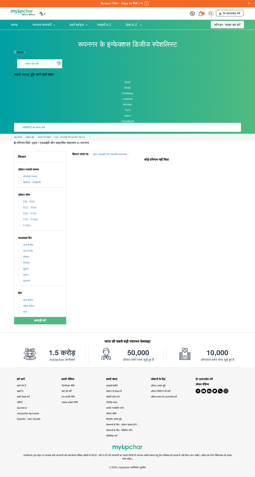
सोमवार (26, 256)
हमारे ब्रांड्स (77, 24)
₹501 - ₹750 (29, 213)
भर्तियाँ (19, 402)
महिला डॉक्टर (28, 305)
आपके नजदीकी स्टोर (115, 407)
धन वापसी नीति (68, 396)
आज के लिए (28, 244)
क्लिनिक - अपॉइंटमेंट (32, 182)
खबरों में (20, 391)
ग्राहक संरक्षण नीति (70, 402)
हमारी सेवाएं (111, 378)
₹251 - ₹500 (29, 207)
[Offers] (192, 13)
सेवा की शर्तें (67, 391)
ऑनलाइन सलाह (30, 176)
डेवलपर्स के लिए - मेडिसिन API (119, 430)
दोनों (25, 311)
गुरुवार (25, 274)
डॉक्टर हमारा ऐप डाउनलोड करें (164, 396)
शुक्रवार (26, 280)
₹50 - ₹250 (29, 201)
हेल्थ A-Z (132, 24)
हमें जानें (21, 378)
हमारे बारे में (21, 385)
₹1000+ (27, 225)
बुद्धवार (26, 268)
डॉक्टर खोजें (111, 413)
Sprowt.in (22, 407)
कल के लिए (28, 250)
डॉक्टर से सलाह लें (114, 391)
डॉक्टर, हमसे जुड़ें (158, 385)
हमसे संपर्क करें (23, 396)
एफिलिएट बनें (111, 435)
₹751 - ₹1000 (30, 219)
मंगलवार (26, 262)
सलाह (14, 24)
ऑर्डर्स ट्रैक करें (113, 396)
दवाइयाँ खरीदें (112, 385)
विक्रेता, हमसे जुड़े (114, 418)
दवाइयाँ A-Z (104, 24)
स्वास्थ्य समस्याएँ (41, 24)
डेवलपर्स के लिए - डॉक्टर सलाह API (121, 424)
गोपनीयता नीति (68, 385)
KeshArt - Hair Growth (28, 418)
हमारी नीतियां (68, 378)
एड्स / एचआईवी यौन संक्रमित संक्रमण (109, 154)
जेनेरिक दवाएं (111, 402)
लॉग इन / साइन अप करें (227, 24)
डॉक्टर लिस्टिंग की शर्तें (160, 391)
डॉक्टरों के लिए (158, 378)
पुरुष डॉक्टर (28, 299)
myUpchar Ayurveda (28, 413)
